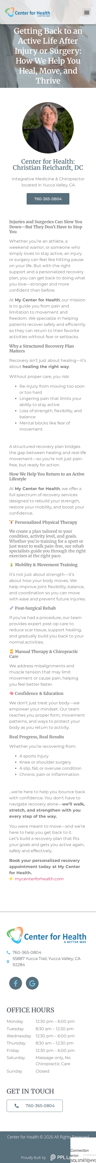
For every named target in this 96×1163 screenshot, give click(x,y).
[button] (86, 12)
